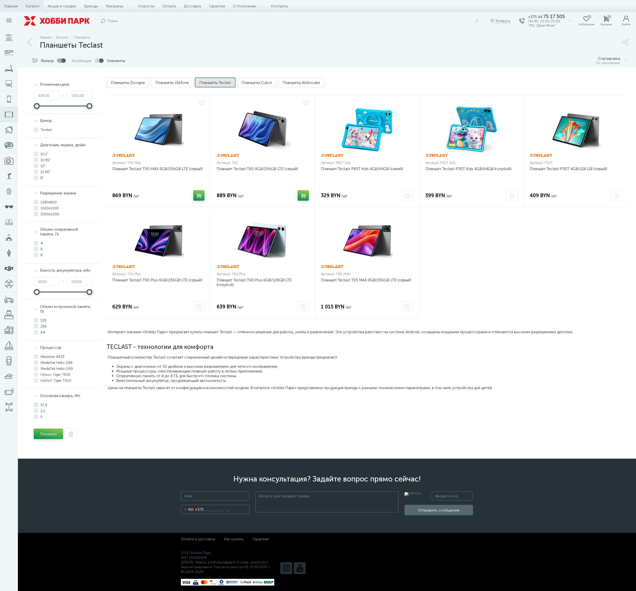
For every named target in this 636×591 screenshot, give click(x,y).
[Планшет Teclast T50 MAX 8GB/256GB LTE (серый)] (158, 129)
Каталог (33, 6)
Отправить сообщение (439, 510)
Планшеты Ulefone (172, 82)
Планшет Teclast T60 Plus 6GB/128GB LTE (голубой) (254, 282)
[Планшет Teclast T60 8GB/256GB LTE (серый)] (263, 129)
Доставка (192, 6)
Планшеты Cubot (256, 82)
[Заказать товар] (407, 195)
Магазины (114, 6)
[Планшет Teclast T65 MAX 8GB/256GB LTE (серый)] (367, 240)
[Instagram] (286, 568)
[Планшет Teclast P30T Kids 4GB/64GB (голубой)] (471, 129)
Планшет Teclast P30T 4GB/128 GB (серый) (568, 168)
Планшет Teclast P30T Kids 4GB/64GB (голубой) (468, 168)
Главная (11, 6)
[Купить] (198, 195)
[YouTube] (300, 568)
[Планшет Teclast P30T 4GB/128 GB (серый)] (576, 129)
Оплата (169, 6)
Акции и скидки (62, 6)
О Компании (244, 6)
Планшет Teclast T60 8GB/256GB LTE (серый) (257, 168)
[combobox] (192, 509)
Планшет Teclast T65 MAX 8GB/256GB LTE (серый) (366, 280)
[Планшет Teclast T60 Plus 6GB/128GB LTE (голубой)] (263, 240)
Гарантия (217, 6)
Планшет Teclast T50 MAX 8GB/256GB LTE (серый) (157, 168)
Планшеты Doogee (128, 82)
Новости (146, 6)
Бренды (91, 6)
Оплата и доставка (198, 539)
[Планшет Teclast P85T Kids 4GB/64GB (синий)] (367, 129)
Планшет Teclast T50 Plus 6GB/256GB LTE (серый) (157, 280)
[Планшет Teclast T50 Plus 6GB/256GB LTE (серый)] (158, 240)
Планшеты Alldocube (301, 82)
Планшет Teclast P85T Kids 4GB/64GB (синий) (362, 168)
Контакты (279, 6)
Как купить (233, 539)
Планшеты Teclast (215, 82)
